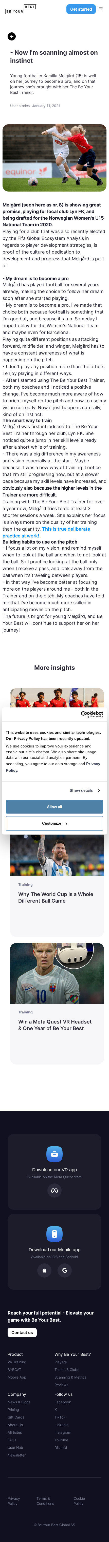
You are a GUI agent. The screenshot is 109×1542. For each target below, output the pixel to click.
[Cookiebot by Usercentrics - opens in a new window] (81, 714)
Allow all (54, 806)
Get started (81, 9)
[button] (101, 9)
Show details (81, 790)
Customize (51, 823)
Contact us (22, 1332)
